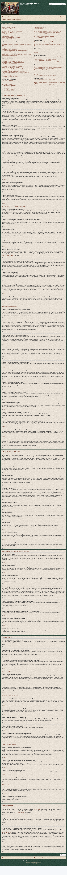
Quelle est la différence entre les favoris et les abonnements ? (46, 66)
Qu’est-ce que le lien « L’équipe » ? (41, 37)
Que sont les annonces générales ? (9, 85)
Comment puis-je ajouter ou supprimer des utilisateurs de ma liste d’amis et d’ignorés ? (49, 52)
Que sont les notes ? (6, 88)
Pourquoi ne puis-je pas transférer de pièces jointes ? (12, 68)
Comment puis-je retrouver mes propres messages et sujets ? (46, 61)
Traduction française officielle (31, 862)
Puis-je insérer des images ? (7, 84)
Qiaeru (39, 862)
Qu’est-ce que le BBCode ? (7, 80)
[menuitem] (10, 17)
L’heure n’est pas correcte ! (7, 46)
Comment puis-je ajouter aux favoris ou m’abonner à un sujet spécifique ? (48, 67)
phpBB (29, 860)
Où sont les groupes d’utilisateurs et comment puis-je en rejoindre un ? (48, 31)
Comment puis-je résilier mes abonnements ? (43, 69)
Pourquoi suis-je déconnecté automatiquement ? (11, 37)
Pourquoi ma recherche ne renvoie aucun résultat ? (44, 57)
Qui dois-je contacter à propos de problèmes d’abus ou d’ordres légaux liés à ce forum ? (49, 83)
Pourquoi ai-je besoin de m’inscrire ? (9, 27)
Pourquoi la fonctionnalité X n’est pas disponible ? (44, 80)
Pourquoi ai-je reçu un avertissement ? (9, 69)
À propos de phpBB (20, 812)
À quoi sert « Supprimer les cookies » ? (9, 38)
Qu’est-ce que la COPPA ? (7, 28)
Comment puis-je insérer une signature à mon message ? (13, 62)
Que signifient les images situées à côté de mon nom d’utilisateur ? (15, 50)
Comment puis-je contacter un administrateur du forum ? (45, 84)
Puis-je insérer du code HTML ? (8, 81)
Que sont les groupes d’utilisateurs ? (41, 29)
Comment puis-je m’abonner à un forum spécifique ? (44, 68)
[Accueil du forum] (10, 8)
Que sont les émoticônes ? (7, 83)
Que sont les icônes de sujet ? (8, 90)
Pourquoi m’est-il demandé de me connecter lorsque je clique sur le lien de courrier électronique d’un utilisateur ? (16, 55)
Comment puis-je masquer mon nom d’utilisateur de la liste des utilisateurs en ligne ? (17, 45)
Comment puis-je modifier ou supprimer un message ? (12, 61)
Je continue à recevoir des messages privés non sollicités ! (46, 43)
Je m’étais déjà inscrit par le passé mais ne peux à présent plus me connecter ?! (15, 34)
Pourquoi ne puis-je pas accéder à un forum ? (11, 67)
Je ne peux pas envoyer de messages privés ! (43, 41)
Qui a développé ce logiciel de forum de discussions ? (44, 79)
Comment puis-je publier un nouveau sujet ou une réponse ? (14, 59)
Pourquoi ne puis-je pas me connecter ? (10, 32)
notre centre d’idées (17, 820)
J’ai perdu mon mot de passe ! (8, 36)
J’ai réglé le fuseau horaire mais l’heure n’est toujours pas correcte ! (15, 48)
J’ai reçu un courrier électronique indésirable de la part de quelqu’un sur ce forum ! (49, 45)
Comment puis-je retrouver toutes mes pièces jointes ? (45, 75)
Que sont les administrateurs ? (40, 27)
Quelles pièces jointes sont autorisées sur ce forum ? (44, 74)
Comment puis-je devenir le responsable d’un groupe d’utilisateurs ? (47, 32)
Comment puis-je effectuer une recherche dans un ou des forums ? (47, 56)
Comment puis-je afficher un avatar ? (9, 51)
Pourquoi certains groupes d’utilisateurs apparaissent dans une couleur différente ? (48, 34)
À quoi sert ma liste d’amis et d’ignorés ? (42, 49)
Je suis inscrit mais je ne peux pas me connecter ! (12, 31)
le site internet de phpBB (7, 255)
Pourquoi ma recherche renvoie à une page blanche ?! (45, 59)
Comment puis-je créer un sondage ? (9, 63)
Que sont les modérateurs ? (39, 28)
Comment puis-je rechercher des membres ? (43, 60)
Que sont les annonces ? (7, 86)
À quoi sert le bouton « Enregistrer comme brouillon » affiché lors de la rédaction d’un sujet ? (15, 73)
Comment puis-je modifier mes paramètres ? (10, 43)
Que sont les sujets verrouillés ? (8, 89)
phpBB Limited (37, 809)
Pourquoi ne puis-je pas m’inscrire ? (9, 29)
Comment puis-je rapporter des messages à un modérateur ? (14, 71)
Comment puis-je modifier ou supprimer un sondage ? (12, 66)
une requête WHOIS (6, 832)
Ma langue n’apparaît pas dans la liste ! (9, 49)
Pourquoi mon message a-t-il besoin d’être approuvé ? (12, 75)
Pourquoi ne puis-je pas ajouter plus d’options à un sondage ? (14, 64)
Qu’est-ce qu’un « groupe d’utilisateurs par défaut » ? (44, 36)
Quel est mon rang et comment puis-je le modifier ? (12, 53)
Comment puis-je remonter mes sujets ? (10, 76)
